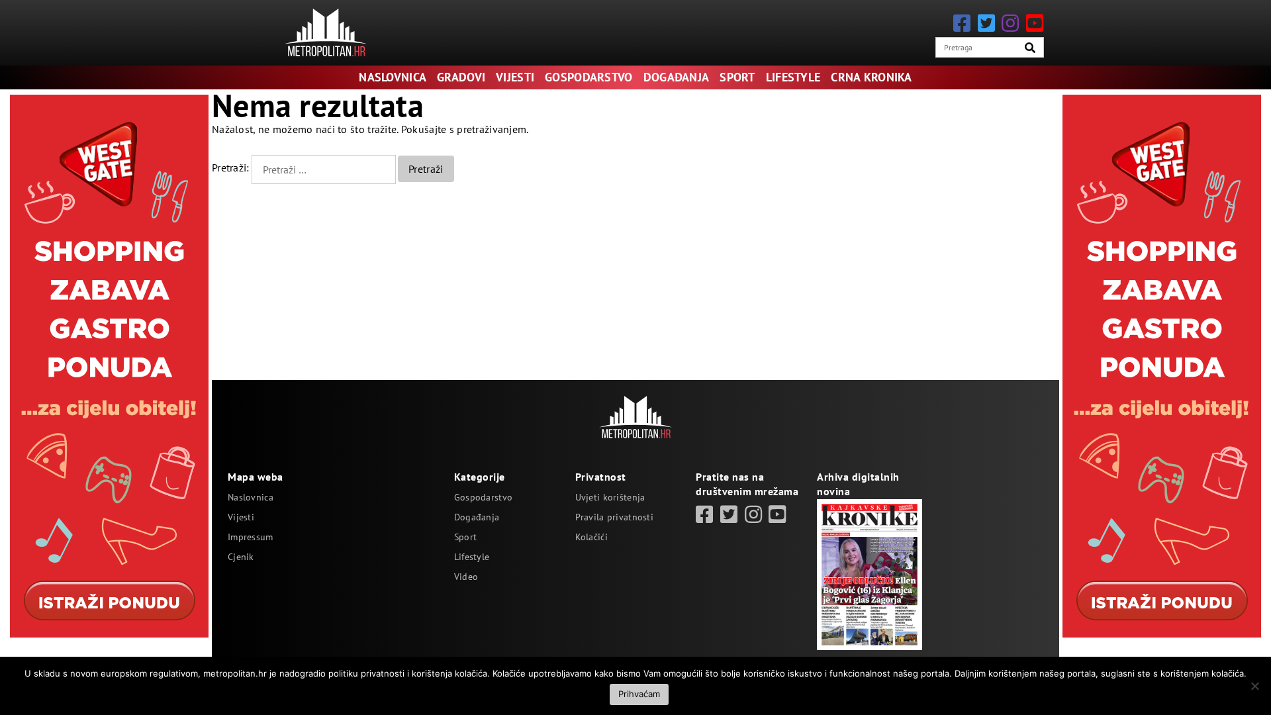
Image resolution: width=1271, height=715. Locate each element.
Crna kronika (871, 77)
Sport (737, 77)
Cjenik (241, 557)
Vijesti (515, 77)
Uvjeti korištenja (610, 497)
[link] (704, 514)
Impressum (250, 537)
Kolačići (591, 537)
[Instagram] (1010, 23)
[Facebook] (961, 23)
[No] (1254, 685)
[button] (1030, 47)
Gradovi (461, 77)
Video (466, 577)
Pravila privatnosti (614, 517)
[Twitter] (986, 23)
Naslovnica (392, 77)
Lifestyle (793, 77)
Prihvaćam (639, 694)
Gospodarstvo (588, 77)
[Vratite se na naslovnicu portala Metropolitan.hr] (326, 32)
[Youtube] (1034, 23)
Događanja (676, 77)
